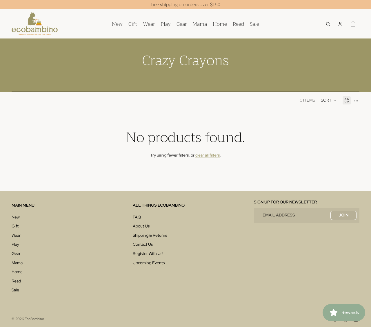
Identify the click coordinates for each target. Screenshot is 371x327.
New (16, 217)
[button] (329, 100)
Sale (15, 290)
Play (15, 244)
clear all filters (207, 155)
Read (16, 281)
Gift (15, 226)
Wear (16, 235)
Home (17, 271)
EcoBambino (34, 319)
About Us (141, 226)
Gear (16, 253)
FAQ (137, 217)
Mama (17, 262)
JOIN (343, 215)
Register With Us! (148, 253)
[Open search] (328, 24)
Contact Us (143, 244)
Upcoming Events (149, 262)
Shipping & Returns (150, 235)
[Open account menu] (340, 24)
